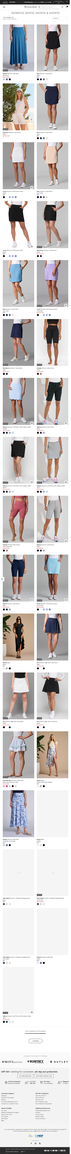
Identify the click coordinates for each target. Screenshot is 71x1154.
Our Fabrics (4, 1116)
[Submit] (39, 7)
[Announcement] (37, 2)
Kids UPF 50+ (39, 1099)
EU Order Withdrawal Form (9, 1101)
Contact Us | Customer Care (9, 1103)
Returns (3, 1099)
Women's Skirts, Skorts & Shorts (35, 13)
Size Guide (4, 1118)
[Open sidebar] (2, 579)
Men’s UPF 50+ (40, 1097)
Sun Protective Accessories (44, 1103)
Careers (38, 1112)
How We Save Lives (59, 2)
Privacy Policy (40, 1114)
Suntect (19, 2)
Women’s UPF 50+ (41, 1095)
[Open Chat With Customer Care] (67, 1)
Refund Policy (40, 1116)
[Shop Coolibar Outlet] (59, 1061)
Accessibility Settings (13, 1151)
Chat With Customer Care (44, 1076)
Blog (2, 1120)
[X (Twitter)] (39, 1143)
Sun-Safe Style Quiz (25, 1076)
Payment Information (7, 1097)
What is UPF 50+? (6, 1114)
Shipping (3, 1095)
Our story (4, 1110)
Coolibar (12, 2)
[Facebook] (31, 1143)
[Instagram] (35, 1143)
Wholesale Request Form (43, 1110)
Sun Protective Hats (41, 1101)
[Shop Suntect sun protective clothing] (35, 1061)
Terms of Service (40, 1118)
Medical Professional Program (10, 1112)
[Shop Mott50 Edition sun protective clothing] (12, 1061)
